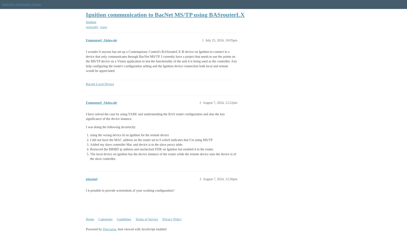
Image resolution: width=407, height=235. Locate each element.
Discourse (109, 229)
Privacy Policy (172, 219)
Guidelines (124, 219)
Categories (105, 219)
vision (103, 27)
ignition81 (92, 27)
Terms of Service (146, 219)
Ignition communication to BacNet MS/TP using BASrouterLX (165, 14)
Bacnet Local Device (100, 84)
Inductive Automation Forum (21, 4)
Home (90, 219)
